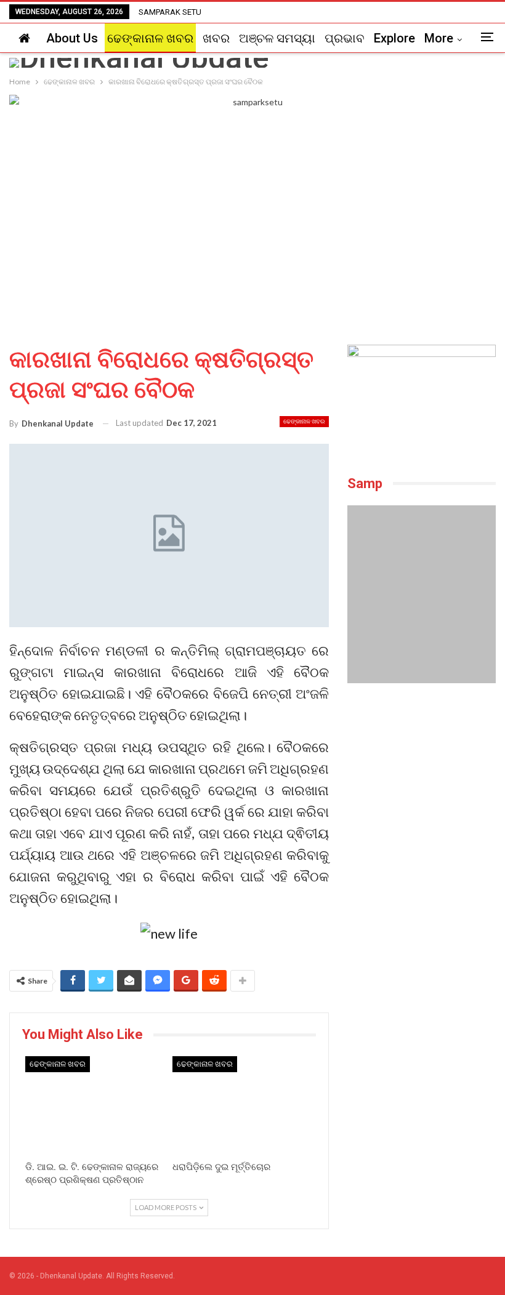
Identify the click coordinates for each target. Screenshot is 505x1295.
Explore (394, 38)
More (438, 38)
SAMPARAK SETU (170, 12)
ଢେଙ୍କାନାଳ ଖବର (150, 38)
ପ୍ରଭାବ (345, 38)
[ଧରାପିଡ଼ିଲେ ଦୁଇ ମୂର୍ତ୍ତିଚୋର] (242, 1105)
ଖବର (216, 38)
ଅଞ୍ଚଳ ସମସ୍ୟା (277, 38)
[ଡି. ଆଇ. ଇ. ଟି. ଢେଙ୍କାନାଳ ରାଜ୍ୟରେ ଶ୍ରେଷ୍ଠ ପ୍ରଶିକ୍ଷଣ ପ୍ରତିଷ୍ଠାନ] (95, 1105)
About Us (72, 38)
